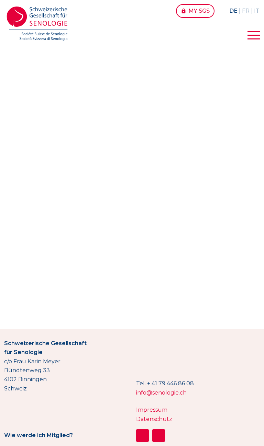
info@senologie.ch (161, 392)
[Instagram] (142, 435)
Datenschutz (154, 419)
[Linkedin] (158, 435)
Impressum (151, 410)
